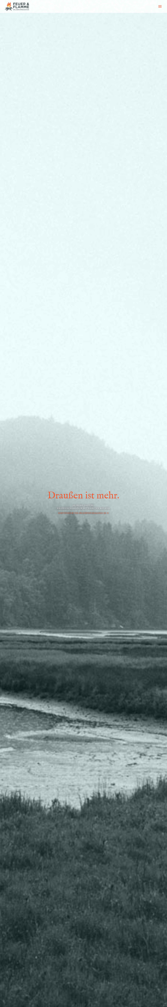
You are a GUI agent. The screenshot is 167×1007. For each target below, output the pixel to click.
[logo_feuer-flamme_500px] (17, 3)
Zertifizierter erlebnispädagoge (83, 513)
